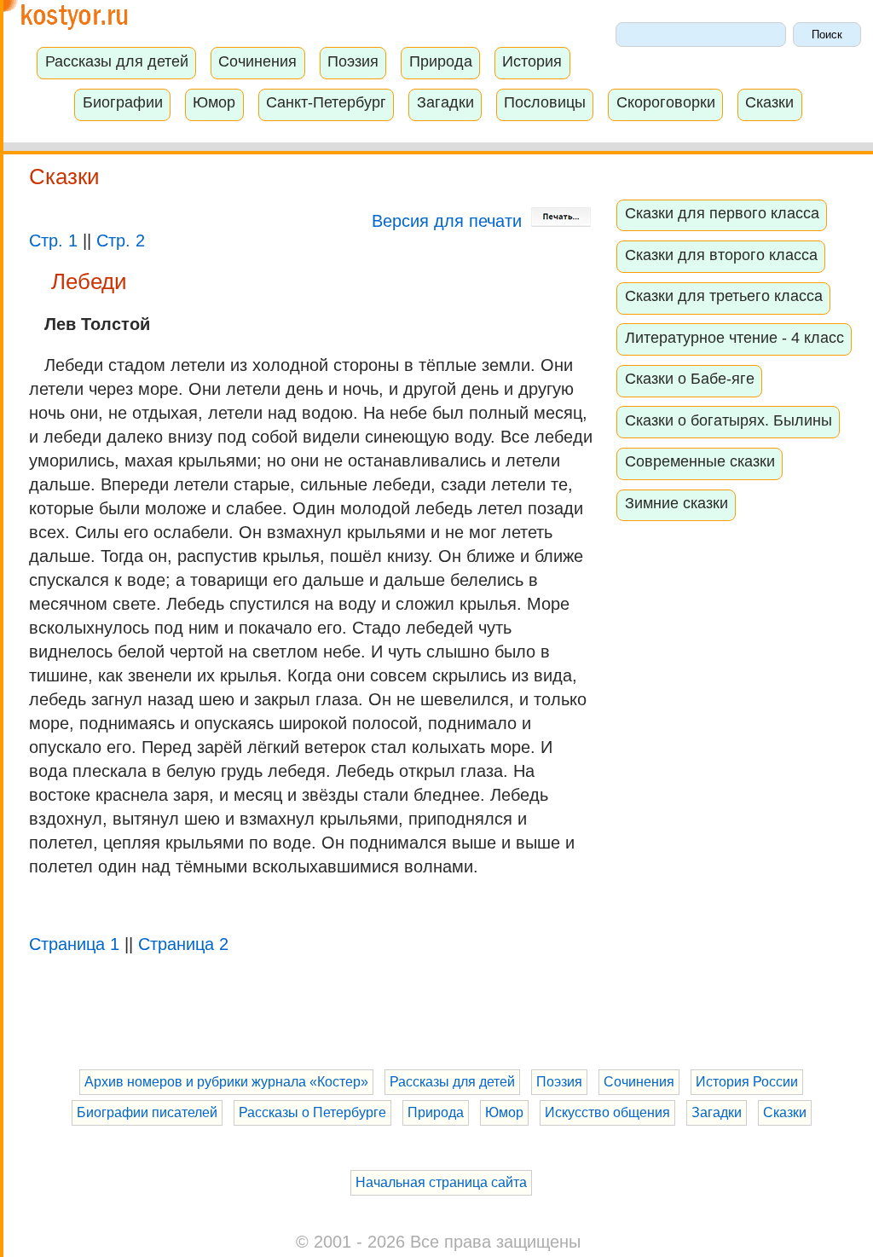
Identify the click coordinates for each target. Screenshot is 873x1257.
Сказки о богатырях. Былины (728, 420)
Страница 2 (183, 944)
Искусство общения (607, 1112)
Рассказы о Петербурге (312, 1112)
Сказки (769, 102)
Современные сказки (700, 461)
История (532, 61)
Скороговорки (665, 102)
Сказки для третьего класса (724, 295)
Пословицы (545, 102)
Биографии (123, 102)
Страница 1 (74, 944)
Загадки (445, 102)
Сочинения (257, 61)
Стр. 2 (120, 240)
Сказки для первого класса (722, 213)
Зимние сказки (676, 503)
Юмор (214, 102)
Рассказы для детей (116, 61)
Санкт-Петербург (326, 102)
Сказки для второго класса (721, 255)
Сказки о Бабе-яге (689, 378)
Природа (440, 61)
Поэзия (353, 61)
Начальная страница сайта (441, 1182)
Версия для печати (449, 220)
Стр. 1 (53, 240)
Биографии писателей (147, 1112)
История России (747, 1082)
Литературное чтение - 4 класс (734, 337)
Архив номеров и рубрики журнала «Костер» (226, 1082)
